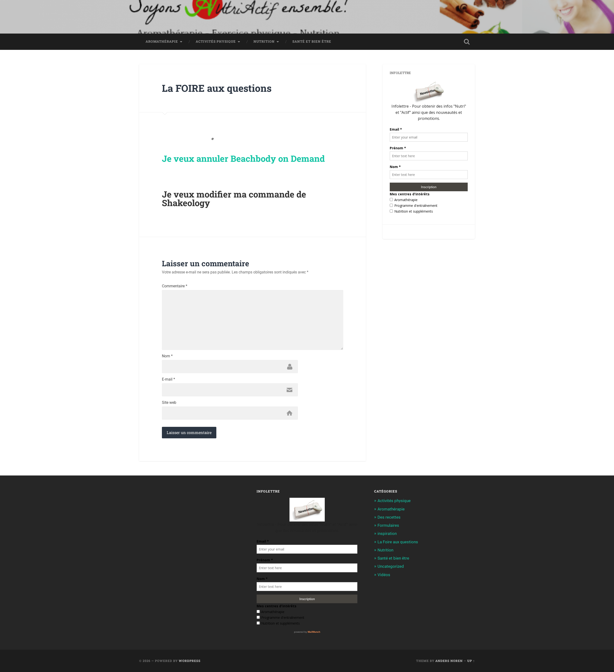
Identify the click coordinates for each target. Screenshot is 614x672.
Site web (169, 403)
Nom (167, 356)
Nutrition (264, 41)
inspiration (387, 533)
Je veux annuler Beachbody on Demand (243, 158)
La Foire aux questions (398, 541)
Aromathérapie (162, 41)
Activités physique (216, 41)
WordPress (190, 661)
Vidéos (384, 574)
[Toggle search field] (467, 42)
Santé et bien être (311, 41)
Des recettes (389, 517)
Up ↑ (471, 661)
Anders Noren (449, 661)
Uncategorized (391, 566)
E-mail (168, 379)
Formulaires (388, 525)
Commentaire (174, 286)
